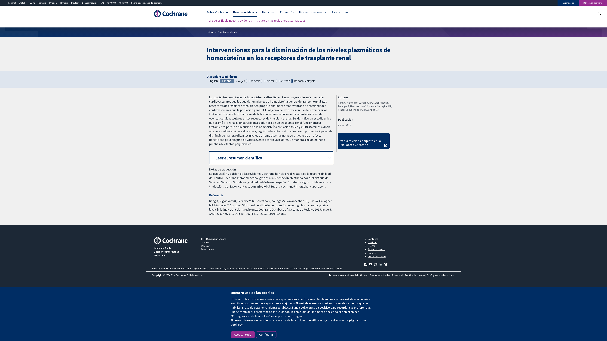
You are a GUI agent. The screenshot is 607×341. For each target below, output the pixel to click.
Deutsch (75, 2)
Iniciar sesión (568, 2)
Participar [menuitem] (268, 12)
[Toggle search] (599, 13)
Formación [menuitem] (287, 12)
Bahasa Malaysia (90, 2)
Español (12, 2)
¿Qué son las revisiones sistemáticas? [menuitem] (281, 20)
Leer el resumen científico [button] (238, 158)
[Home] (175, 13)
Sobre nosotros (376, 249)
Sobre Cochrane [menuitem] (217, 12)
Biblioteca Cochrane (592, 2)
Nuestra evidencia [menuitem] (245, 12)
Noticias (372, 242)
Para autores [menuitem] (340, 12)
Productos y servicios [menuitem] (312, 12)
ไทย (102, 2)
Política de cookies (415, 275)
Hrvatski (64, 2)
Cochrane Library (377, 256)
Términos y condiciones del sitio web (348, 275)
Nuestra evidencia (227, 32)
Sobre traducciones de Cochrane (146, 2)
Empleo (372, 252)
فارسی (31, 2)
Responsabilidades (380, 275)
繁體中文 (111, 2)
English (22, 2)
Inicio (210, 32)
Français (42, 2)
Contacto (373, 238)
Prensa (371, 245)
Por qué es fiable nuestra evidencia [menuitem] (229, 20)
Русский (53, 2)
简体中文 (123, 2)
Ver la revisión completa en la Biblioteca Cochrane (360, 143)
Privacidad (397, 275)
